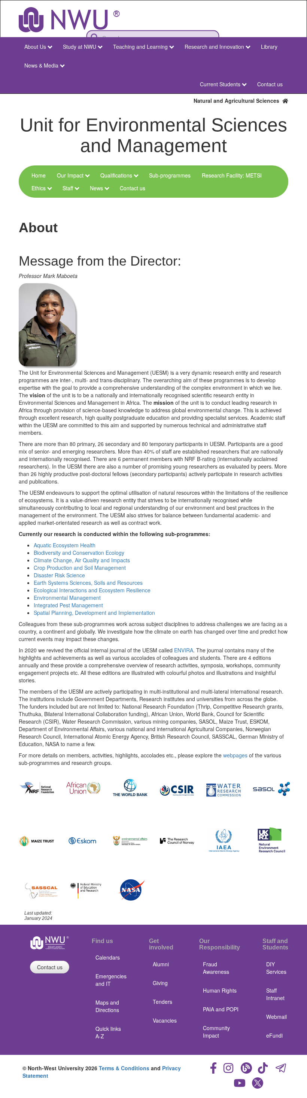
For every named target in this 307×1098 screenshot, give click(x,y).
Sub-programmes (170, 175)
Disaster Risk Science (59, 575)
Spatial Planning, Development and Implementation (94, 612)
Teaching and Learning (140, 46)
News (96, 188)
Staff (68, 188)
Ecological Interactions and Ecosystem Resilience (92, 590)
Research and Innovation (214, 46)
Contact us (270, 84)
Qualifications (116, 175)
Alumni (161, 964)
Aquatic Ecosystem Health (64, 545)
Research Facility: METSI (232, 175)
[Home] (69, 19)
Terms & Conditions (124, 1068)
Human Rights (220, 990)
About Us (35, 46)
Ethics (38, 188)
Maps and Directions (107, 1006)
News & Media (41, 65)
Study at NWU (79, 46)
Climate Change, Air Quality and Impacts (82, 560)
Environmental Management (67, 597)
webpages (235, 755)
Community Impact (216, 1031)
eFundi (274, 1035)
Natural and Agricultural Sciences (238, 100)
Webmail (276, 1016)
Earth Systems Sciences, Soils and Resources (88, 582)
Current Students (220, 84)
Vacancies (165, 1020)
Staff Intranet (275, 994)
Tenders (162, 1001)
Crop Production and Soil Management (80, 567)
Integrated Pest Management (68, 605)
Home (38, 175)
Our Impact (70, 175)
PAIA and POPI (220, 1009)
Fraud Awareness (216, 967)
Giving (160, 983)
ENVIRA (183, 650)
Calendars (107, 957)
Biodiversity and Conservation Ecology (79, 552)
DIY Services (276, 967)
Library (269, 46)
